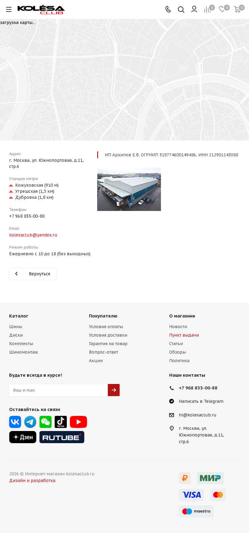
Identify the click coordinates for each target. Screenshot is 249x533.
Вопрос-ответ (103, 352)
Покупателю (103, 316)
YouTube (78, 422)
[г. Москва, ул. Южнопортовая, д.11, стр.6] (129, 189)
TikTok (61, 422)
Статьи (176, 343)
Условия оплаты (106, 326)
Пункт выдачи (184, 335)
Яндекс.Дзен (22, 437)
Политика (179, 360)
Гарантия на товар (108, 343)
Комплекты (21, 343)
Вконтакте (15, 422)
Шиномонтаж (23, 352)
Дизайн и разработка (32, 480)
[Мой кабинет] (194, 9)
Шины (15, 326)
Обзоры (177, 352)
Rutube (61, 437)
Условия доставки (108, 335)
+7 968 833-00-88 (26, 216)
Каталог (18, 316)
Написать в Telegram (201, 401)
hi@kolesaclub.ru (198, 415)
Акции (96, 360)
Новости (178, 326)
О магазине (182, 316)
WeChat (45, 422)
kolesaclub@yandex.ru (33, 235)
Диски (16, 335)
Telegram (30, 422)
